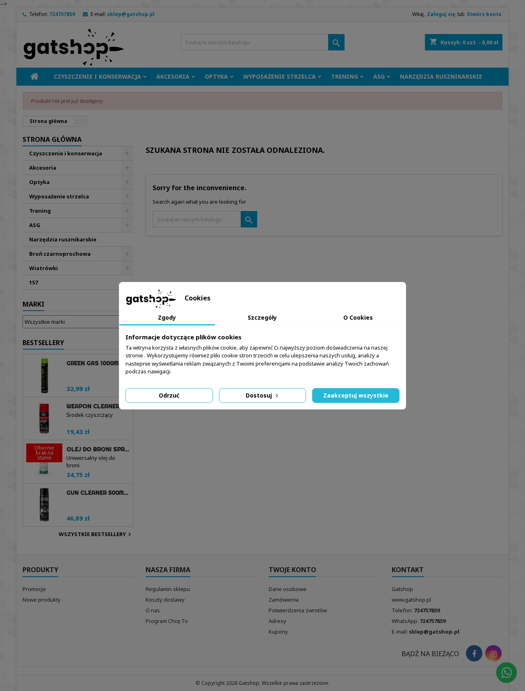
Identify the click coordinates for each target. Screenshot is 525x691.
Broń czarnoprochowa (60, 253)
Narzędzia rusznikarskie (441, 76)
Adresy (277, 621)
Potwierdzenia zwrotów (298, 610)
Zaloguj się (441, 14)
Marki (33, 304)
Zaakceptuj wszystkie (355, 395)
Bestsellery (43, 342)
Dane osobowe (287, 589)
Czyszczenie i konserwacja (97, 76)
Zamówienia (284, 599)
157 (33, 282)
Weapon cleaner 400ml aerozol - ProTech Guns (98, 406)
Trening (344, 76)
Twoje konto (292, 569)
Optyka (216, 76)
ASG (379, 76)
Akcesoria (172, 76)
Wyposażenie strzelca (279, 76)
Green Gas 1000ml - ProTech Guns (98, 363)
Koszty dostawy (165, 599)
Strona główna (52, 139)
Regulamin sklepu (168, 589)
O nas (153, 610)
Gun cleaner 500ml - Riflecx (98, 492)
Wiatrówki (43, 268)
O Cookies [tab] (358, 317)
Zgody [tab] (167, 317)
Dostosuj (260, 395)
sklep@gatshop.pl (131, 14)
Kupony (278, 631)
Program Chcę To (167, 621)
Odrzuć (169, 395)
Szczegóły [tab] (262, 317)
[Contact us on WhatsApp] (506, 672)
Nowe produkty (42, 599)
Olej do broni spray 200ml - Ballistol (98, 449)
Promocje (34, 589)
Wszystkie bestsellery (96, 534)
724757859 (62, 14)
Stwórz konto (484, 14)
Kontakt (408, 569)
